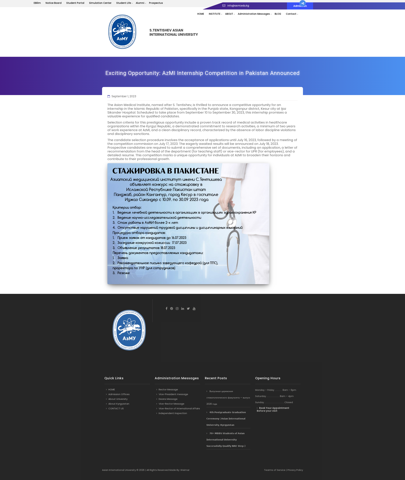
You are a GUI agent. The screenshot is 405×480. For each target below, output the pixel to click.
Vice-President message (173, 394)
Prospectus (156, 3)
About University (118, 399)
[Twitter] (188, 308)
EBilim (37, 3)
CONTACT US (116, 408)
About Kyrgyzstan (118, 403)
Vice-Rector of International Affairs (179, 408)
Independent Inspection (173, 413)
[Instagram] (177, 308)
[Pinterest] (171, 308)
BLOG (278, 13)
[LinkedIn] (183, 308)
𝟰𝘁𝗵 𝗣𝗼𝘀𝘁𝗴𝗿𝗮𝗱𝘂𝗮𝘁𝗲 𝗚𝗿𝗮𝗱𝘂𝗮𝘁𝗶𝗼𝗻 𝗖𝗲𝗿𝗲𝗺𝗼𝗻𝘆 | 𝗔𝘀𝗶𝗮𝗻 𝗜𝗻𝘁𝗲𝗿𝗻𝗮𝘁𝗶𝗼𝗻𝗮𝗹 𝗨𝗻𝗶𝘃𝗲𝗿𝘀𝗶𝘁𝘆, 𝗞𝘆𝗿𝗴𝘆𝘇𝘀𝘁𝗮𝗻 (226, 419)
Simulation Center (100, 3)
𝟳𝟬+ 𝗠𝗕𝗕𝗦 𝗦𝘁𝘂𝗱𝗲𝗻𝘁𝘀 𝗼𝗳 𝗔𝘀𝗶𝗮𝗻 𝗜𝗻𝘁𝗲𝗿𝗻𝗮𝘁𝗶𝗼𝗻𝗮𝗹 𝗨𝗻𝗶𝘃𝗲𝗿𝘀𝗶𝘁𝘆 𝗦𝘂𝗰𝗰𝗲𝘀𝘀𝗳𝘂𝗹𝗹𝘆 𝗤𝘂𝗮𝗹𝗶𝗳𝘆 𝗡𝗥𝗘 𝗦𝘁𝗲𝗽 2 (226, 440)
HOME (200, 13)
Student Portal (75, 3)
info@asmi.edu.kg (238, 5)
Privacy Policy (295, 470)
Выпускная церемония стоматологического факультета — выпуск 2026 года (228, 398)
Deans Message (168, 399)
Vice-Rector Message (171, 403)
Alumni (140, 3)
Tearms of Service (274, 470)
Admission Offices (119, 394)
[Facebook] (166, 308)
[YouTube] (194, 308)
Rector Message (168, 389)
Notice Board (54, 3)
